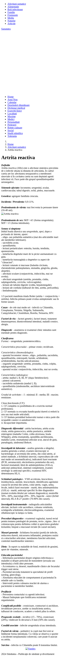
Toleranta (12, 136)
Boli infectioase (15, 9)
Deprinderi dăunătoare (19, 105)
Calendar (12, 102)
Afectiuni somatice (17, 4)
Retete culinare (15, 127)
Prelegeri (12, 125)
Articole (11, 23)
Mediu (11, 18)
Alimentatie (13, 6)
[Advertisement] (30, 62)
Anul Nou (13, 99)
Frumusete (13, 15)
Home (11, 96)
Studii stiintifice (15, 133)
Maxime (12, 116)
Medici (11, 119)
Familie (11, 12)
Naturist (11, 20)
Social (11, 130)
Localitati (12, 113)
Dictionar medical (16, 108)
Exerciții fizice (15, 110)
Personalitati (14, 122)
